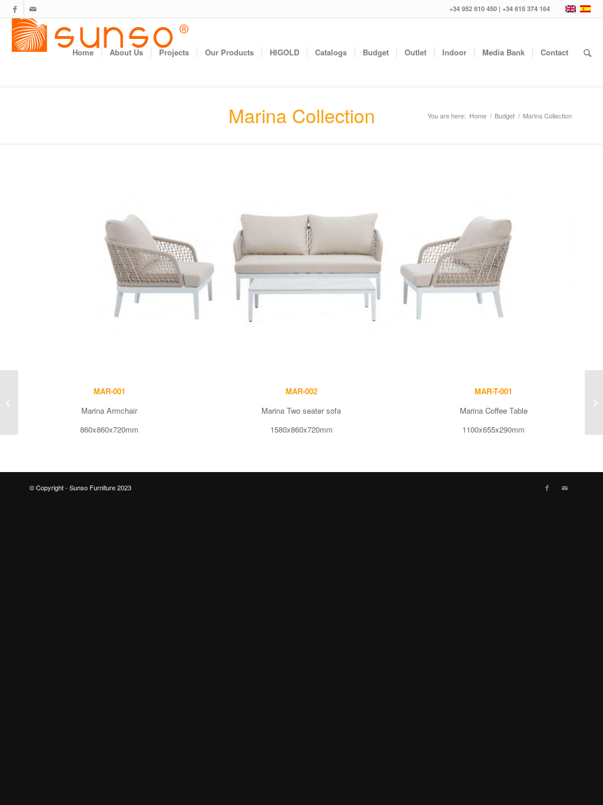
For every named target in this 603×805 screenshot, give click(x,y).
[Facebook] (15, 9)
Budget (505, 115)
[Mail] (33, 9)
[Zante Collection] (9, 402)
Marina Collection (301, 114)
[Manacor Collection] (594, 402)
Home (477, 115)
